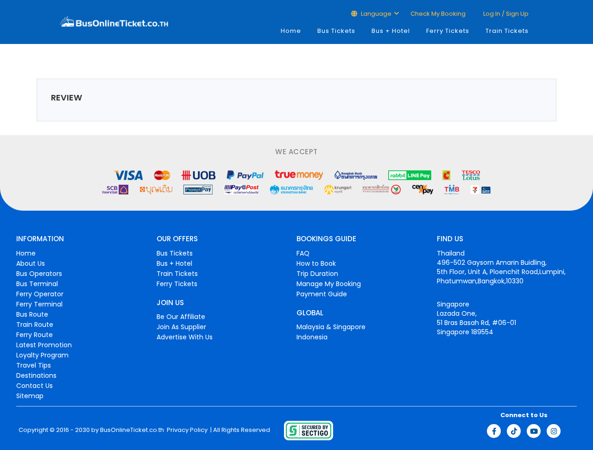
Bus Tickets (336, 30)
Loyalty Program (42, 355)
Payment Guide (321, 294)
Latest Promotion (44, 345)
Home (291, 30)
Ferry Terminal (39, 304)
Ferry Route (34, 334)
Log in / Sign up (505, 13)
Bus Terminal (37, 283)
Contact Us (34, 385)
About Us (30, 263)
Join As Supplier (181, 326)
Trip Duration (317, 273)
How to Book (316, 263)
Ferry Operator (39, 294)
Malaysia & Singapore (331, 326)
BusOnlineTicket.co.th (132, 430)
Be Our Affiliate (181, 316)
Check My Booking (438, 13)
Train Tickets (507, 30)
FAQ (302, 253)
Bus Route (32, 314)
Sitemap (30, 395)
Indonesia (312, 337)
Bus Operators (39, 273)
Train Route (34, 324)
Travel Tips (33, 365)
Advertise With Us (185, 337)
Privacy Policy (186, 430)
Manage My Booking (328, 283)
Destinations (36, 375)
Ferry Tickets (447, 30)
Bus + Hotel (391, 30)
